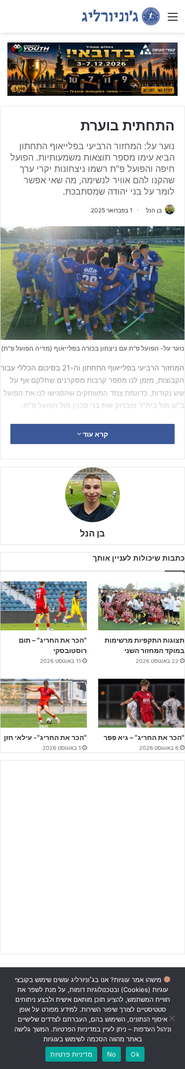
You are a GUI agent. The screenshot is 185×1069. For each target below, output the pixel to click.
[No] (173, 1018)
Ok (135, 1054)
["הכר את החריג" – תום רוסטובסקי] (43, 605)
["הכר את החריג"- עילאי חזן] (43, 703)
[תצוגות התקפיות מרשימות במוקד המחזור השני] (141, 605)
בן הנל (154, 210)
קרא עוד (94, 434)
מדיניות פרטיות (71, 1054)
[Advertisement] (92, 857)
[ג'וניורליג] (120, 16)
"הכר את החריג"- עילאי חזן (45, 737)
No (111, 1054)
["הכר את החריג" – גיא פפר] (141, 703)
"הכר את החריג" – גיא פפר (144, 737)
